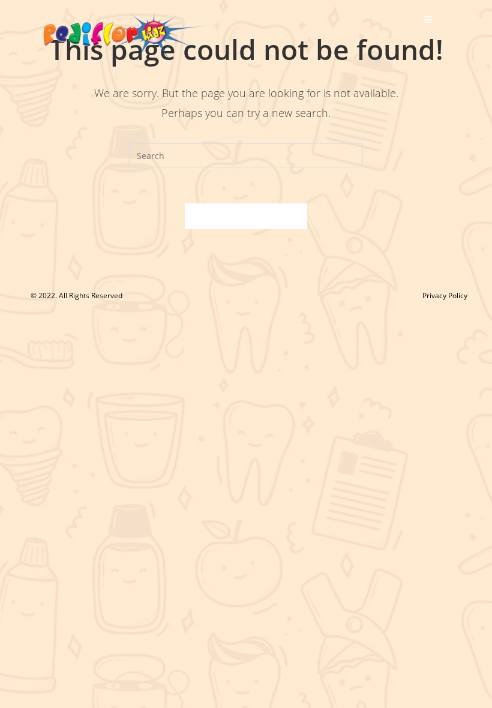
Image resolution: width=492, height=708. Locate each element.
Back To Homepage (246, 216)
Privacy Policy (444, 295)
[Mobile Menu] (428, 19)
